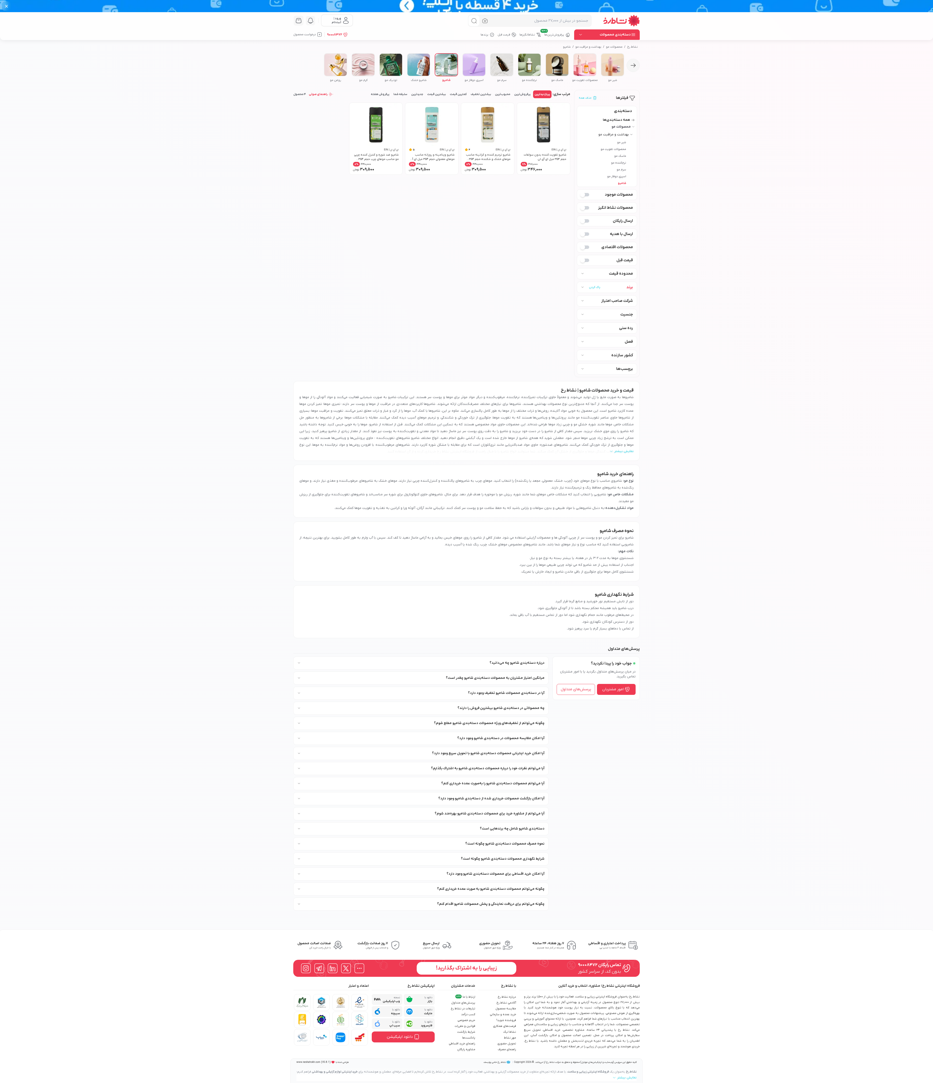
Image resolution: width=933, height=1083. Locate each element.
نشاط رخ (632, 47)
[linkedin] (332, 968)
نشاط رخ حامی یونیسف (495, 1062)
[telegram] (319, 968)
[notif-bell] (310, 20)
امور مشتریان (613, 689)
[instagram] (306, 968)
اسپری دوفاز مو (616, 176)
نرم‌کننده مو (618, 163)
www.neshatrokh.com (308, 1062)
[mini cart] (298, 21)
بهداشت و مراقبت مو (588, 47)
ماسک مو (620, 156)
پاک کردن (594, 287)
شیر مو (621, 142)
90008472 (334, 34)
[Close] (6, 6)
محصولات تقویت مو (613, 149)
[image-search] (485, 20)
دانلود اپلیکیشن (400, 1036)
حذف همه (585, 98)
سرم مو (621, 170)
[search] (473, 20)
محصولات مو (614, 47)
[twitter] (346, 968)
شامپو (567, 47)
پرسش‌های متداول (576, 689)
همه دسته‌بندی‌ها (616, 120)
